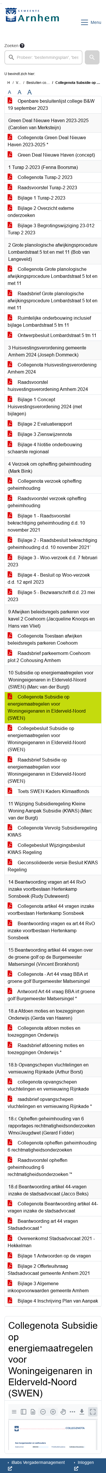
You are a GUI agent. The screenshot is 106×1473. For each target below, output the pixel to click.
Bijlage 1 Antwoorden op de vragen (53, 1255)
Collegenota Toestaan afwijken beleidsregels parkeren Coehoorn (45, 639)
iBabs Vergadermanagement (37, 1462)
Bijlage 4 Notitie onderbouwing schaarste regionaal (45, 448)
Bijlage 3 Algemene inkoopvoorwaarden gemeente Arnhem (48, 1287)
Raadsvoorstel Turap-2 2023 (46, 187)
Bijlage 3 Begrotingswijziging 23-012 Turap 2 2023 (51, 229)
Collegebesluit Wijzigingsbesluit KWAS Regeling (46, 849)
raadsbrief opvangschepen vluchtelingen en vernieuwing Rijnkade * (50, 1103)
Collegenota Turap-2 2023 (44, 177)
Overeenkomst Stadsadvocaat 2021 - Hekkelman (51, 1242)
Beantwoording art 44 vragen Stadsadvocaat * (43, 1225)
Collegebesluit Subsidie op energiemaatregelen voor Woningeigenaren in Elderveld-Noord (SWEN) (47, 739)
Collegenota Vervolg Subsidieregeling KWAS (52, 831)
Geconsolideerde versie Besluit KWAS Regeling (53, 866)
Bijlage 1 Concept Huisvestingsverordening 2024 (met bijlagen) (45, 406)
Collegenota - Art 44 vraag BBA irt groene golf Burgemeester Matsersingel (49, 978)
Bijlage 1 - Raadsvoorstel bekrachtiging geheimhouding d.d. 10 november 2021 (46, 523)
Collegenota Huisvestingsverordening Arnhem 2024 (52, 368)
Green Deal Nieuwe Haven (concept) (55, 154)
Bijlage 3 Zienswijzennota (44, 434)
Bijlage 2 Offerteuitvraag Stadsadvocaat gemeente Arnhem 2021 (49, 1270)
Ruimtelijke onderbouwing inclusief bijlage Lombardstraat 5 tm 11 (49, 322)
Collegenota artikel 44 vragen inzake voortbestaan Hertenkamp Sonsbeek (51, 910)
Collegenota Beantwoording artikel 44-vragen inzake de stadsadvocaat (53, 1207)
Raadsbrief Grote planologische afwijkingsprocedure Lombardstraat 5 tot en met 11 (52, 300)
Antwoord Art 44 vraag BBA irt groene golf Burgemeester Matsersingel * (51, 995)
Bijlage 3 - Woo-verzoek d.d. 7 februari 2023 (52, 561)
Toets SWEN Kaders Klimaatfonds (52, 791)
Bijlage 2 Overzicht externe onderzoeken (41, 212)
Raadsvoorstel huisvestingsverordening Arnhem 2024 (48, 386)
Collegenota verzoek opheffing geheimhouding (45, 485)
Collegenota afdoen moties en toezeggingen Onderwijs (44, 1032)
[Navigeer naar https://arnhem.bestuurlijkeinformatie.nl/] (33, 22)
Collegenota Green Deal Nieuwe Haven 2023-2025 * (47, 141)
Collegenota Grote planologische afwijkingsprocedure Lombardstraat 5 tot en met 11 (52, 276)
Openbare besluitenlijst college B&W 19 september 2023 (51, 105)
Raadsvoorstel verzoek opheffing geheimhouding (47, 502)
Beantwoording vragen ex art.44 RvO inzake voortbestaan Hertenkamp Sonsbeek (51, 930)
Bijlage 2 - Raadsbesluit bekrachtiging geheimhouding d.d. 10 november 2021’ (52, 544)
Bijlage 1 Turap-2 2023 (40, 197)
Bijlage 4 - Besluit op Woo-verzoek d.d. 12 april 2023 (49, 579)
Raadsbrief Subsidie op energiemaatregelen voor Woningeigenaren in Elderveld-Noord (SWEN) (47, 770)
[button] (92, 57)
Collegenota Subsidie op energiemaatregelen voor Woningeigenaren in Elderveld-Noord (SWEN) (47, 707)
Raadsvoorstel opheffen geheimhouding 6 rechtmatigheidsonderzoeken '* (40, 1167)
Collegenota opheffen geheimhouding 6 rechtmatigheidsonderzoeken (52, 1146)
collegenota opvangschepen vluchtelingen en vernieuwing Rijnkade (48, 1085)
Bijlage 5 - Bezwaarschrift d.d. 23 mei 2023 (51, 596)
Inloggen (85, 1462)
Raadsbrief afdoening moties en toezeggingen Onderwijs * (46, 1049)
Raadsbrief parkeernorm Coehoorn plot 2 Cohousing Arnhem (49, 657)
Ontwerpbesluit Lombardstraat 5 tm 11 (56, 335)
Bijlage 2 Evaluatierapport (44, 424)
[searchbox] (43, 57)
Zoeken (11, 45)
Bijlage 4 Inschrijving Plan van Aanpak (57, 1300)
